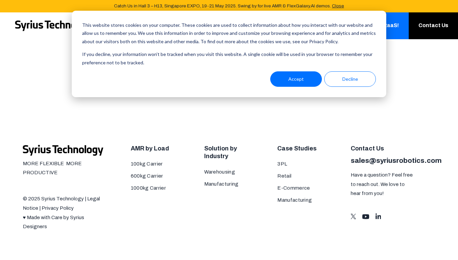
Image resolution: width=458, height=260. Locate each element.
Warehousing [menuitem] (219, 172)
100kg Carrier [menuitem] (147, 164)
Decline (350, 79)
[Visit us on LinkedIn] (378, 216)
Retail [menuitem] (284, 176)
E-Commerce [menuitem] (293, 188)
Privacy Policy (58, 208)
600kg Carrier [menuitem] (147, 176)
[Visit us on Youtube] (365, 216)
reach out (367, 184)
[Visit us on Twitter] (353, 216)
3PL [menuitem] (282, 164)
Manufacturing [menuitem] (221, 184)
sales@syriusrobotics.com (396, 160)
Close (338, 5)
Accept (296, 79)
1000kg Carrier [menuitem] (148, 188)
